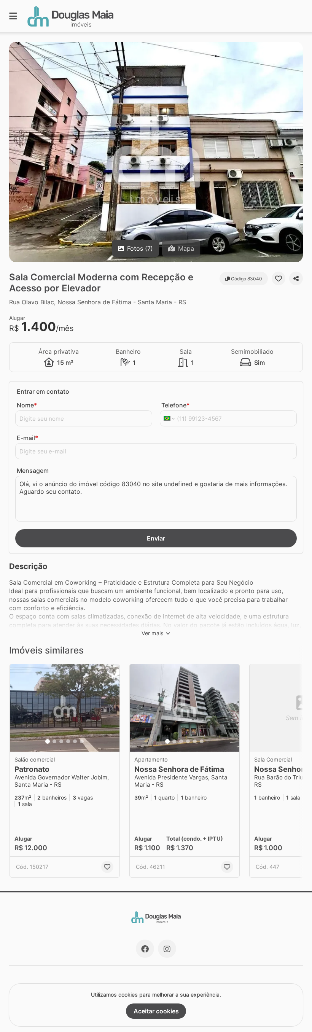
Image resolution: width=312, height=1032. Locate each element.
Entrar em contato (43, 391)
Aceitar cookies (156, 1011)
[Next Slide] (296, 152)
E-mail (27, 438)
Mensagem (33, 470)
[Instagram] (167, 949)
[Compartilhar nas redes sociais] (296, 278)
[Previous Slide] (15, 152)
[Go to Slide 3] (61, 741)
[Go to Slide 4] (68, 741)
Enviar (156, 538)
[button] (156, 152)
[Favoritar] (278, 278)
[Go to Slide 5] (75, 741)
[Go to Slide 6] (82, 741)
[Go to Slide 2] (54, 741)
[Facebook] (145, 949)
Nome (27, 405)
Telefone (175, 405)
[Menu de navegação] (13, 16)
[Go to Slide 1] (47, 741)
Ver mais (153, 633)
